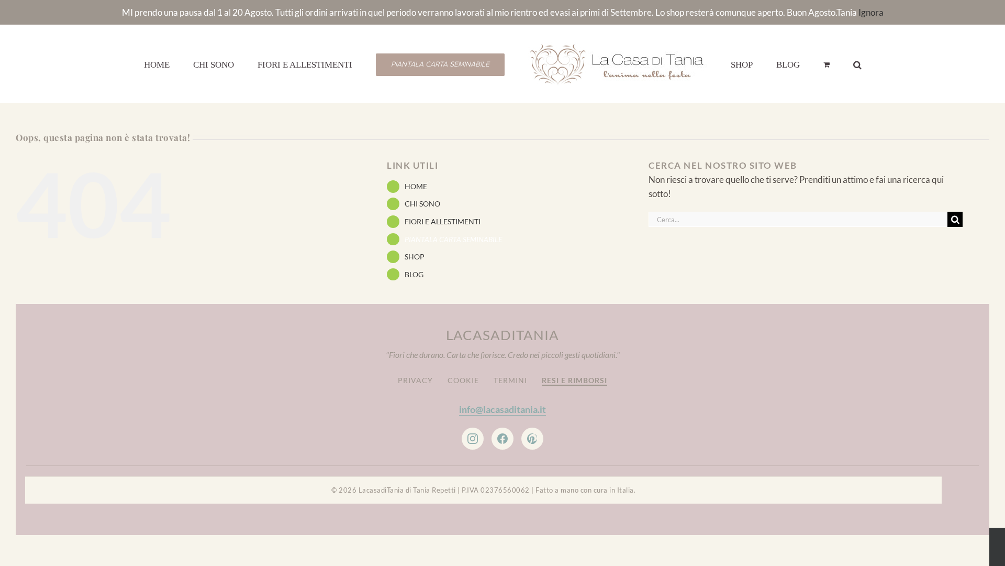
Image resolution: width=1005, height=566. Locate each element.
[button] (809, 64)
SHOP (415, 256)
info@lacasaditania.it (502, 409)
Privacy (415, 380)
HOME (416, 186)
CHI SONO (422, 203)
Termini (510, 380)
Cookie (463, 380)
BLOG (414, 274)
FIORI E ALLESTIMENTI (443, 221)
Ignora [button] (871, 12)
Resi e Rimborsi (574, 380)
